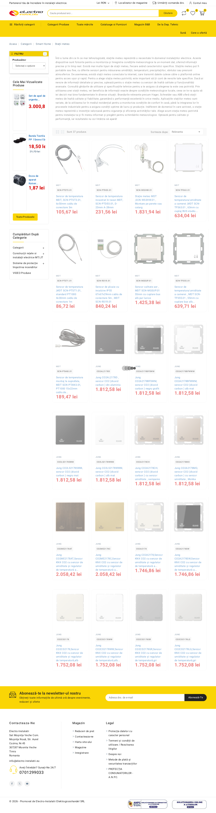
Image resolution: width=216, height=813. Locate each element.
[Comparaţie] (184, 13)
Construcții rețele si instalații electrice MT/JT (28, 255)
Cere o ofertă (199, 33)
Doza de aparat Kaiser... (33, 179)
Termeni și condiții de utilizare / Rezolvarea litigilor (121, 745)
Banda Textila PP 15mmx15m (38, 137)
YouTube (27, 783)
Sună (183, 33)
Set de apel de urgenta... (37, 97)
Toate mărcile (85, 24)
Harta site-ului (83, 742)
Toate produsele (25, 217)
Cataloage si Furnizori (114, 24)
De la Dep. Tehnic (167, 24)
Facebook (12, 783)
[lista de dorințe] (193, 13)
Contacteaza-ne (22, 723)
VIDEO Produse (22, 273)
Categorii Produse (58, 24)
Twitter (19, 783)
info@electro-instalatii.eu (24, 761)
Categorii (18, 247)
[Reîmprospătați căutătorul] (45, 54)
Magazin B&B (142, 24)
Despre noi (115, 754)
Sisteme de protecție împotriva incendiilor (25, 265)
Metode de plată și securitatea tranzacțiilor (123, 762)
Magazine (80, 747)
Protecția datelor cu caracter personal (120, 733)
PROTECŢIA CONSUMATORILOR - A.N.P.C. (121, 773)
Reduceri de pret (84, 731)
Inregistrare (82, 753)
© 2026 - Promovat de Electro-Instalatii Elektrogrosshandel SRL (47, 801)
